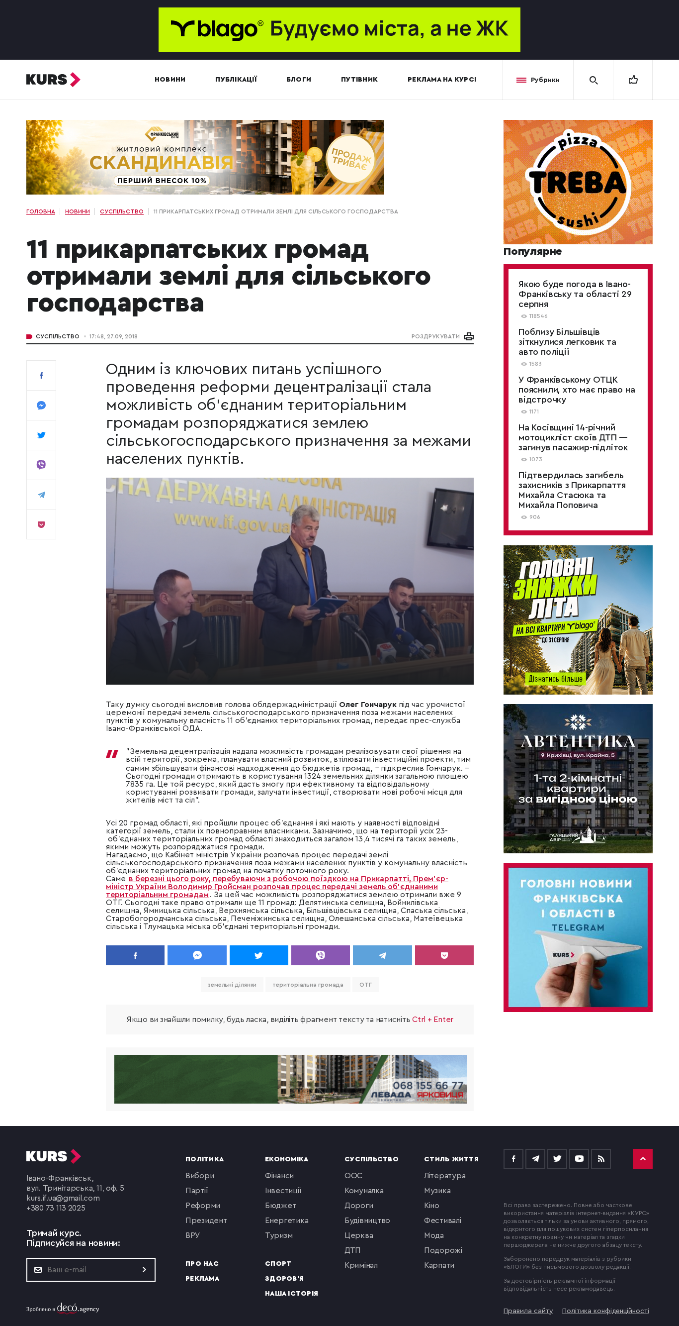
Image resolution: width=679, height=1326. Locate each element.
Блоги (298, 79)
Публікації (235, 79)
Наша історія (291, 1293)
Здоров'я (284, 1278)
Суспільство (58, 336)
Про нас (202, 1263)
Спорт (278, 1263)
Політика (204, 1159)
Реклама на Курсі (442, 79)
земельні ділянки (232, 985)
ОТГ (365, 985)
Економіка (286, 1159)
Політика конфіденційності (605, 1311)
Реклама (202, 1278)
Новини (170, 79)
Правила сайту (528, 1311)
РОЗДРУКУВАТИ (436, 336)
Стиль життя (451, 1159)
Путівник (359, 79)
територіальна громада (307, 985)
